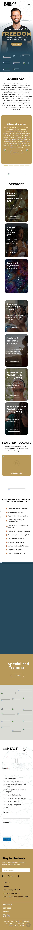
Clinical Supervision (12, 801)
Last (18, 764)
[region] (16, 140)
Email (5, 768)
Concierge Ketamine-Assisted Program (16, 791)
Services (7, 908)
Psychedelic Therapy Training (16, 798)
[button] (29, 4)
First (4, 764)
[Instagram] (23, 749)
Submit (6, 839)
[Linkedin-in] (28, 749)
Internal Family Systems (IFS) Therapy (16, 785)
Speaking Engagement (13, 805)
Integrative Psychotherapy (15, 781)
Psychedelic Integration (14, 795)
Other (8, 808)
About (6, 912)
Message (7, 822)
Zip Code (7, 812)
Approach (7, 904)
